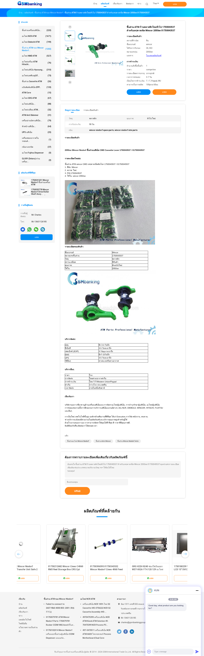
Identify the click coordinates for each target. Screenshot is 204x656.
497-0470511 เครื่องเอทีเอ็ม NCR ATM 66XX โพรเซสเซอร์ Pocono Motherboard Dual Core (97, 634)
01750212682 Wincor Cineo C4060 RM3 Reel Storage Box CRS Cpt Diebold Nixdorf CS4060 (38, 569)
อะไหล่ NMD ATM (36, 56)
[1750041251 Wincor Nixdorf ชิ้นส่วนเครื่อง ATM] (25, 182)
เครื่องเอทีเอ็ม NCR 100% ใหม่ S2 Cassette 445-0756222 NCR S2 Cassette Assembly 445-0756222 (96, 608)
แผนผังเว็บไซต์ (25, 620)
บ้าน (20, 604)
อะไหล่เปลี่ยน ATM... (36, 110)
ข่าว (20, 616)
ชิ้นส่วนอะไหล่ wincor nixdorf (78, 441)
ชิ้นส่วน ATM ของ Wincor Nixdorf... (36, 49)
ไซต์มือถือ (23, 623)
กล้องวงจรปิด (36, 147)
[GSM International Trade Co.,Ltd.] (29, 4)
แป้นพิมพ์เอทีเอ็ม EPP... (36, 87)
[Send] (197, 652)
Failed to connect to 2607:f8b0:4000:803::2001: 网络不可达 (60, 608)
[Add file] (149, 652)
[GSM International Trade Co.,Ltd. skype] (43, 229)
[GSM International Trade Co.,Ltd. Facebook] (125, 631)
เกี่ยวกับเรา (23, 612)
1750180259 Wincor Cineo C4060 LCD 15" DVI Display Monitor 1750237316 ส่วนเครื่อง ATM (163, 569)
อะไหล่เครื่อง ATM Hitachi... (36, 63)
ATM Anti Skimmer (36, 115)
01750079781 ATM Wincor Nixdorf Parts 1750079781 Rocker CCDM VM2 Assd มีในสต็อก (60, 621)
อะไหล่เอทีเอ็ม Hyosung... (36, 70)
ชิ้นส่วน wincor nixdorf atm (127, 441)
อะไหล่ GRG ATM (36, 98)
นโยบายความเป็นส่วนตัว (28, 629)
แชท (175, 4)
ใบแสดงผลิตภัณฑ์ (153, 55)
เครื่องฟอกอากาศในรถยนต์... (36, 139)
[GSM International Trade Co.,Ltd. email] (23, 229)
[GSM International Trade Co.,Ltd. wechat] (36, 229)
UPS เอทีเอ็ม (36, 132)
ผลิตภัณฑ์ (23, 608)
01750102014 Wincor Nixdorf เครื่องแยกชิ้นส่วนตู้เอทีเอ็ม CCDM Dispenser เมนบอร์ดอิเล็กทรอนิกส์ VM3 (60, 634)
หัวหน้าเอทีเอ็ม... (36, 126)
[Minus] (197, 590)
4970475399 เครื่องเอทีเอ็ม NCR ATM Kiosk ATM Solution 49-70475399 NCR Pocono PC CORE (96, 621)
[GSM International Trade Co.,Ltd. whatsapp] (29, 229)
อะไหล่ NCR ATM (36, 36)
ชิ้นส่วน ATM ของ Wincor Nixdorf (58, 599)
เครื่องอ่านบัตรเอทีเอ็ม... (36, 120)
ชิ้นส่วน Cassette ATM (36, 81)
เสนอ (77, 491)
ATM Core (36, 93)
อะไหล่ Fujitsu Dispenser (36, 153)
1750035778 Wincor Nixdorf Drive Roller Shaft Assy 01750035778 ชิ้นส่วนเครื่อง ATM (40, 191)
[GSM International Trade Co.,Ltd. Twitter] (119, 631)
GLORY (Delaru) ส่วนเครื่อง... (36, 160)
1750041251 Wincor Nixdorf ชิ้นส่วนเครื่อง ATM (40, 182)
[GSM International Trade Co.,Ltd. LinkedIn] (132, 631)
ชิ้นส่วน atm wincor (103, 441)
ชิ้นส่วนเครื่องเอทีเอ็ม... (36, 30)
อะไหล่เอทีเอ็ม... (36, 104)
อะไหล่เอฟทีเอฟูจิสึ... (36, 75)
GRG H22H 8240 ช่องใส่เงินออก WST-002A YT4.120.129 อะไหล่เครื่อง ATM (120, 569)
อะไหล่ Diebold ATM (36, 42)
